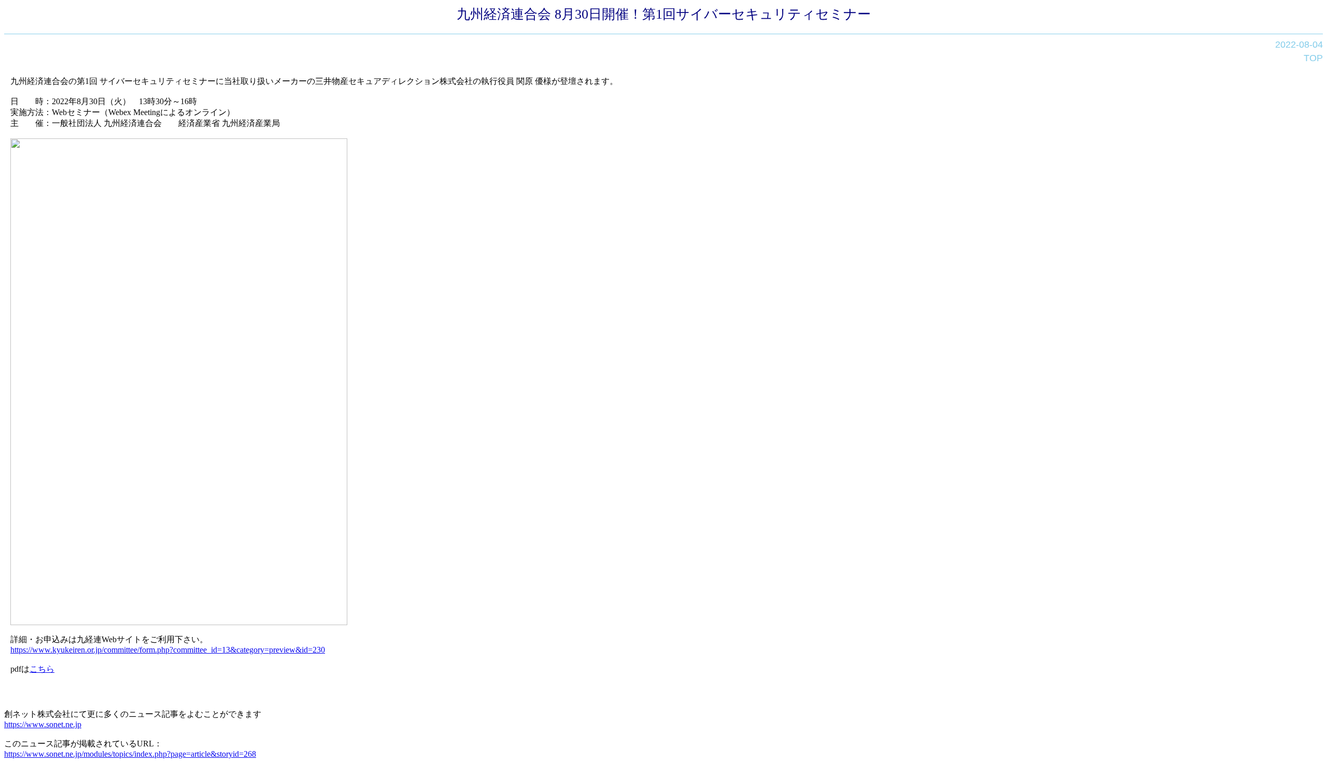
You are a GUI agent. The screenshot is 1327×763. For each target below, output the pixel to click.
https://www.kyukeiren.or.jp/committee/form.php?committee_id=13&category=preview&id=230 (167, 649)
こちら (42, 669)
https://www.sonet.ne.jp (42, 724)
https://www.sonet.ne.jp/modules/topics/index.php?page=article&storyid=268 (130, 754)
